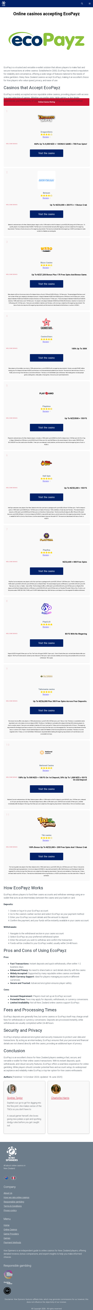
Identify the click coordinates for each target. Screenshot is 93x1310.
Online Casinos (10, 1229)
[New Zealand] (7, 1178)
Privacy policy (10, 1210)
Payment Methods (12, 1242)
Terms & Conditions (13, 1206)
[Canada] (13, 1178)
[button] (82, 3)
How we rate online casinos (16, 1197)
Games (7, 1238)
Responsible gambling (14, 1201)
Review (46, 137)
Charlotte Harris (60, 1097)
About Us (8, 1193)
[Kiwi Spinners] (3, 3)
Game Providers (11, 1234)
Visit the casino (46, 153)
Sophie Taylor (15, 1097)
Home (6, 1225)
